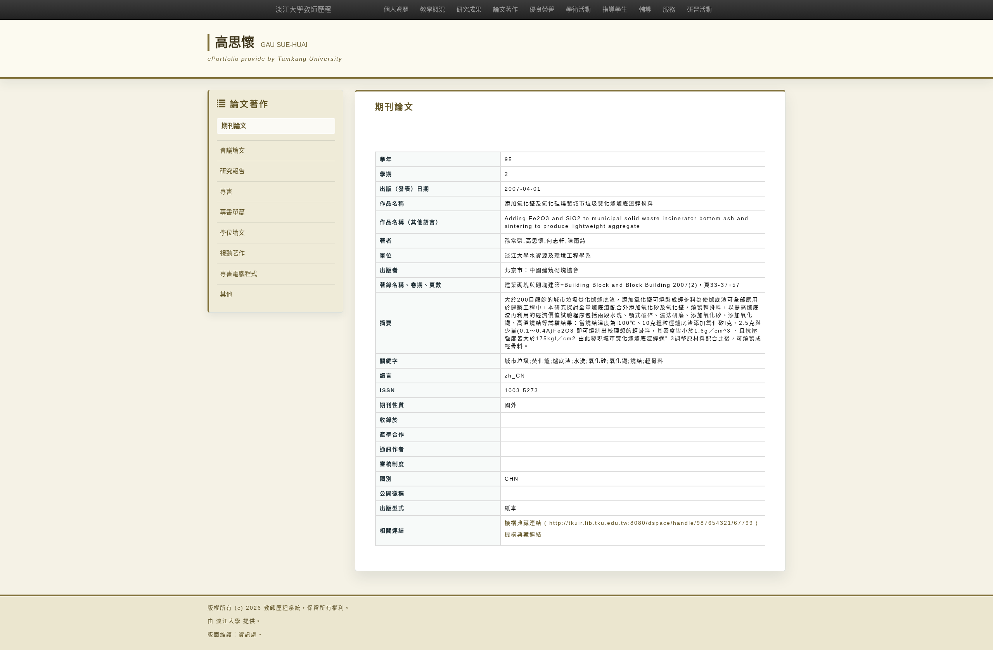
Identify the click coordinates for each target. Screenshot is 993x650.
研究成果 (469, 9)
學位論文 (232, 232)
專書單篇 (232, 212)
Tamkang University (310, 58)
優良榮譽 (541, 9)
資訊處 (248, 634)
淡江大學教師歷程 (303, 10)
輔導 (645, 9)
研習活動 (699, 9)
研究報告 (232, 171)
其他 (226, 294)
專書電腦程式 (238, 274)
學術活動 (578, 9)
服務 (669, 9)
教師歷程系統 (282, 608)
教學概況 (432, 9)
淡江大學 (228, 621)
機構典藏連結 (523, 534)
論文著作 (505, 9)
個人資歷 (396, 9)
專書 (226, 191)
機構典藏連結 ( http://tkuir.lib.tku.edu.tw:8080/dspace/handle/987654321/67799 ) (631, 523)
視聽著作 (232, 253)
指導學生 (614, 9)
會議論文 (232, 150)
